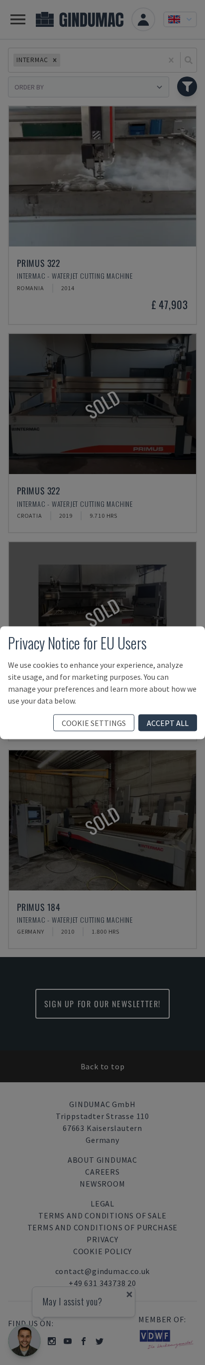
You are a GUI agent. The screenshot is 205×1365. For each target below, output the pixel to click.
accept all (168, 722)
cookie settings (94, 722)
